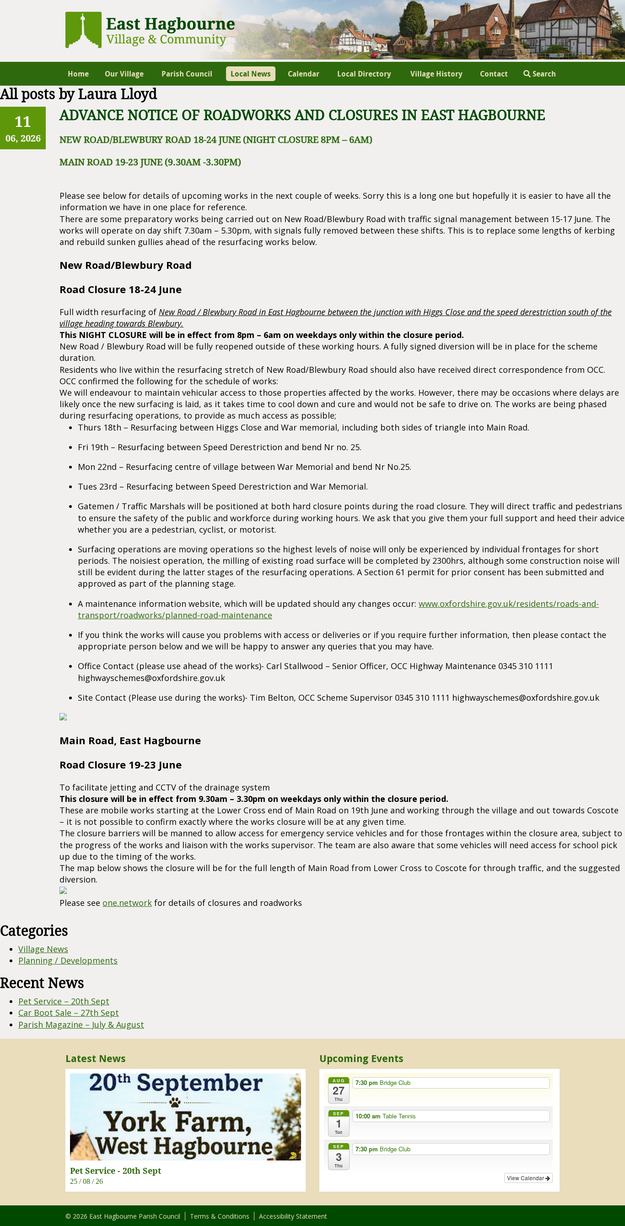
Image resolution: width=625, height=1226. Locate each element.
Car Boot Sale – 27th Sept (68, 1012)
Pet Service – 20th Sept (63, 1001)
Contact (494, 74)
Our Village (124, 74)
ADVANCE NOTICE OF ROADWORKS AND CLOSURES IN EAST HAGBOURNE (302, 115)
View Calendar (526, 1178)
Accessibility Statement (293, 1216)
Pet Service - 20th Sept (115, 1170)
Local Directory (364, 74)
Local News (251, 74)
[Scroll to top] (606, 1207)
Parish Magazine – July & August (81, 1024)
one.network (127, 902)
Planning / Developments (68, 960)
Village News (43, 948)
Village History (436, 74)
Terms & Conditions (219, 1216)
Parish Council (187, 74)
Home (78, 74)
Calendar (303, 74)
